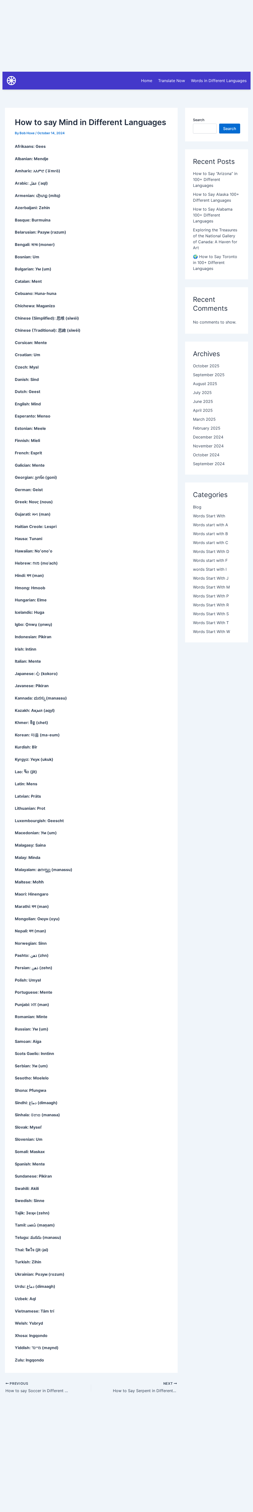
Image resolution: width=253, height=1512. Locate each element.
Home (146, 80)
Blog (197, 506)
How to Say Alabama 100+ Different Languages (212, 215)
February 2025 (206, 428)
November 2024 (208, 445)
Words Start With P (211, 595)
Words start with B (210, 533)
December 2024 (208, 437)
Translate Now (171, 80)
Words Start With (209, 515)
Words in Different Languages (219, 80)
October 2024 (206, 454)
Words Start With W (211, 631)
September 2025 (209, 374)
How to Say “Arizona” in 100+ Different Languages (215, 179)
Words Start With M (211, 587)
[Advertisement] (126, 34)
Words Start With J (211, 578)
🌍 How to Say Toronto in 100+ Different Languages (215, 262)
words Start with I (210, 569)
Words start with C (210, 542)
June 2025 (203, 401)
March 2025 (204, 419)
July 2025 (202, 392)
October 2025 (206, 365)
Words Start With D (211, 551)
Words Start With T (211, 622)
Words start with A (210, 524)
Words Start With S (211, 613)
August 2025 (205, 383)
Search (198, 120)
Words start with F (210, 560)
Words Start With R (211, 604)
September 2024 (209, 463)
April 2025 (203, 410)
